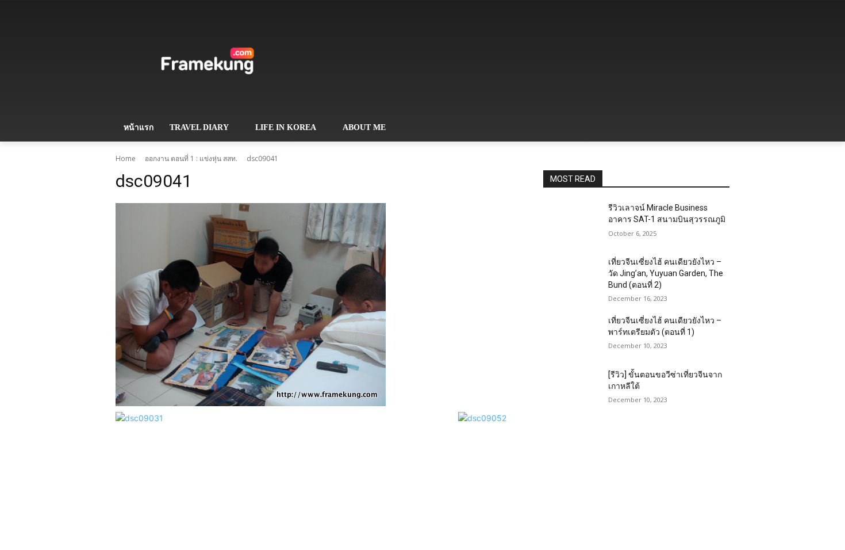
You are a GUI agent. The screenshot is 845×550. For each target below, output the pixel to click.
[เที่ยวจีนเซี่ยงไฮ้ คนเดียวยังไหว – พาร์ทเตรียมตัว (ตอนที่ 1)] (571, 334)
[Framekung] (207, 63)
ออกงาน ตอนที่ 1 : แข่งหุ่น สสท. (191, 158)
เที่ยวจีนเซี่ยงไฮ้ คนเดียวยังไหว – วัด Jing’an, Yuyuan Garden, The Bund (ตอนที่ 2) (665, 273)
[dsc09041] (316, 304)
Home (126, 158)
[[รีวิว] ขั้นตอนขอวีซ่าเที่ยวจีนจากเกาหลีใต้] (571, 388)
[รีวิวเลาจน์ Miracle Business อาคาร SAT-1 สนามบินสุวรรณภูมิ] (571, 222)
